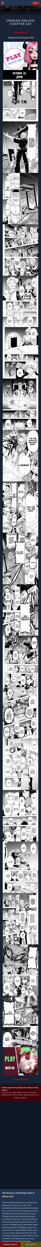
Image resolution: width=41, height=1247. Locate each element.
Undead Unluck (20, 32)
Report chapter (20, 1098)
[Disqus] (20, 1130)
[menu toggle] (2, 3)
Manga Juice (7, 1196)
